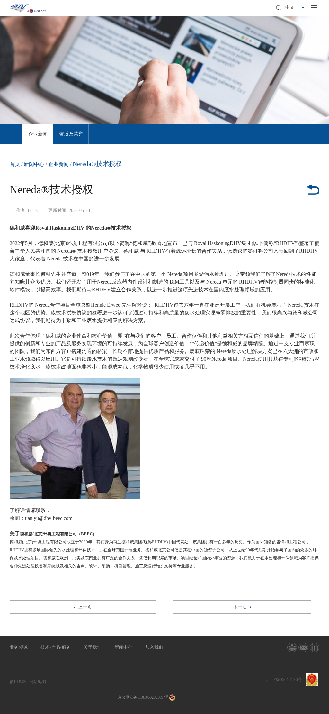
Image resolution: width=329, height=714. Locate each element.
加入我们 (154, 647)
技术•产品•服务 (55, 647)
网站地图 (37, 681)
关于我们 (93, 647)
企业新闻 (38, 134)
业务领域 (19, 647)
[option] (37, 134)
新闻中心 (34, 164)
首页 (15, 164)
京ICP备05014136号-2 (285, 679)
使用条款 (18, 681)
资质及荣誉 (71, 134)
